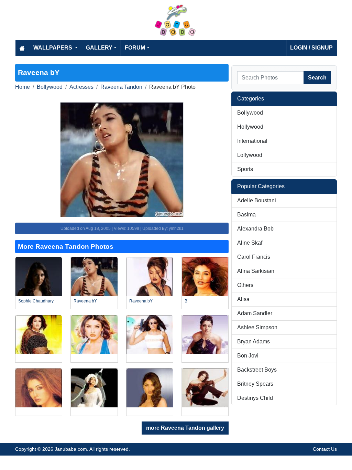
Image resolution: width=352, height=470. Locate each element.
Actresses (81, 87)
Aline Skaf (249, 243)
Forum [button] (135, 48)
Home (22, 87)
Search (317, 78)
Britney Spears (255, 384)
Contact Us (325, 449)
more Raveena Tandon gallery (185, 428)
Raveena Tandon (121, 87)
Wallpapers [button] (53, 48)
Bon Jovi (247, 356)
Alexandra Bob (255, 229)
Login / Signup (311, 48)
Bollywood (50, 87)
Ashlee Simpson (257, 327)
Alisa (243, 299)
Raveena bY (85, 301)
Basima (246, 214)
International (252, 141)
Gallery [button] (99, 48)
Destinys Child (255, 398)
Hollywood (250, 127)
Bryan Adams (253, 341)
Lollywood (249, 155)
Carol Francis (253, 257)
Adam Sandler (254, 313)
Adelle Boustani (256, 200)
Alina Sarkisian (255, 271)
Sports (245, 169)
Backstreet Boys (257, 370)
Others (245, 285)
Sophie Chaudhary (36, 301)
